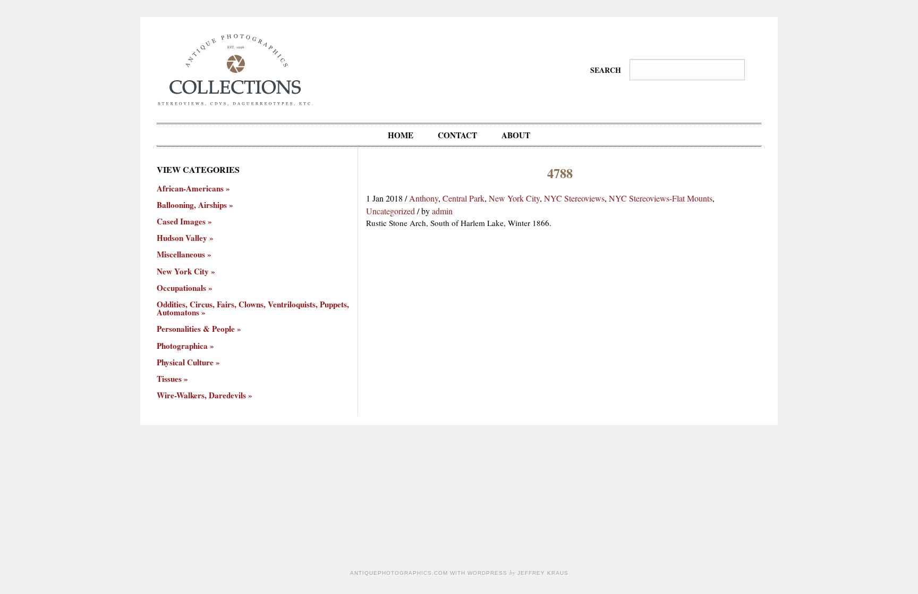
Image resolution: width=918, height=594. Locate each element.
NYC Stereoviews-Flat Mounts (660, 198)
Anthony (423, 198)
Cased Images (181, 221)
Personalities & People (196, 329)
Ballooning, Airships (192, 205)
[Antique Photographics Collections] (235, 68)
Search (605, 70)
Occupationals (181, 288)
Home (400, 135)
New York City (514, 198)
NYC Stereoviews (574, 198)
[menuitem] (400, 135)
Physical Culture (185, 362)
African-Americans (190, 189)
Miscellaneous (181, 254)
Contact (457, 135)
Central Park (463, 198)
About (516, 135)
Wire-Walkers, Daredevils (201, 395)
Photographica (182, 346)
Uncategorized (390, 210)
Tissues (169, 379)
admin (442, 210)
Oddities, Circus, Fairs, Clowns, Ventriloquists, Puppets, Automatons (253, 308)
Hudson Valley (182, 238)
